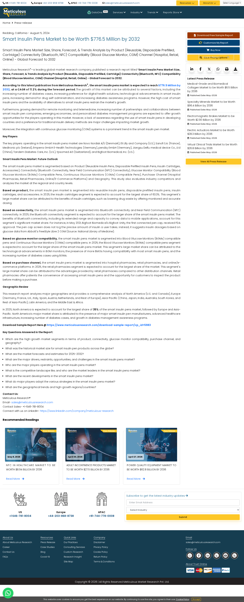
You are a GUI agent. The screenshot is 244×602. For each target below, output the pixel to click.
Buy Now (215, 50)
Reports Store (171, 12)
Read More (14, 479)
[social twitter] (216, 555)
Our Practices (71, 542)
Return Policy (100, 556)
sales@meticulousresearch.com (122, 2)
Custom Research (73, 551)
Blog (43, 551)
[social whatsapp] (189, 555)
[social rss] (234, 555)
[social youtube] (225, 555)
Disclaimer (99, 542)
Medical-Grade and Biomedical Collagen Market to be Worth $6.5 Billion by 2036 (212, 87)
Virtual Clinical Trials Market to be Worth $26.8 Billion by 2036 (212, 146)
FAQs (5, 556)
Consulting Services (74, 547)
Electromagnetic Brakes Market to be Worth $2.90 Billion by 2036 (211, 118)
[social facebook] (198, 555)
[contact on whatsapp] (8, 593)
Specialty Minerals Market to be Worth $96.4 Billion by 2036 (211, 103)
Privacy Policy (101, 547)
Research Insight (73, 556)
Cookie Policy (182, 599)
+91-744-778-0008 (87, 2)
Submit (183, 517)
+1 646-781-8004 (17, 2)
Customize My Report (215, 42)
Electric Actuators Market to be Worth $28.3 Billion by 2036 (211, 132)
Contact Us (8, 551)
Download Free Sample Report (215, 35)
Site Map (68, 561)
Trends (151, 12)
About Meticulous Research (17, 542)
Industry (135, 12)
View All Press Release (213, 161)
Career (6, 547)
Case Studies (48, 547)
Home (6, 23)
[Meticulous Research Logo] (14, 12)
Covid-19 (45, 556)
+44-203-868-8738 (52, 2)
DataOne (99, 12)
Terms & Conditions (104, 561)
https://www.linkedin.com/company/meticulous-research (77, 411)
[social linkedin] (207, 555)
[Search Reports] (228, 57)
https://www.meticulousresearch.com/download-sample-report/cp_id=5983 (99, 325)
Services (118, 12)
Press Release (48, 542)
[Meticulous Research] (192, 69)
